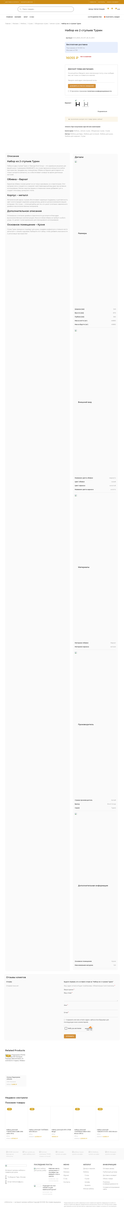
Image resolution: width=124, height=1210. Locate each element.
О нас (65, 1179)
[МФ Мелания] (111, 1154)
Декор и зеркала (89, 1168)
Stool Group (111, 804)
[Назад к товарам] (115, 24)
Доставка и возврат (110, 1175)
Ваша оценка (69, 989)
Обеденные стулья (41, 23)
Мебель (23, 23)
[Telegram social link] (115, 111)
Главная (8, 23)
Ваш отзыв (68, 993)
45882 (113, 324)
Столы (87, 1175)
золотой (113, 485)
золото (113, 489)
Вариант (68, 103)
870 (114, 313)
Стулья (30, 23)
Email (66, 1012)
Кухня (114, 961)
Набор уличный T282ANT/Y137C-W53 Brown (107, 1131)
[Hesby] (12, 1154)
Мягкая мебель (88, 1189)
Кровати (87, 1185)
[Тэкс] (29, 1154)
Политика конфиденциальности (110, 1183)
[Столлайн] (62, 1154)
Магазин (16, 23)
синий (113, 482)
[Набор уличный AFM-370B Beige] (62, 1117)
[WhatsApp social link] (110, 111)
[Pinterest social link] (84, 2)
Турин (113, 808)
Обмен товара (108, 1179)
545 (114, 309)
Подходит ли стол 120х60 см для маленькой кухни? (49, 1187)
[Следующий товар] (117, 24)
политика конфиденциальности (99, 91)
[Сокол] (78, 1154)
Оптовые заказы (108, 1168)
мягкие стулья (54, 23)
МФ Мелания (11, 1081)
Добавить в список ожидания (82, 86)
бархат (113, 643)
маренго (112, 478)
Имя (66, 1005)
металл (113, 647)
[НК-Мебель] (95, 1154)
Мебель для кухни (106, 134)
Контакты (66, 1182)
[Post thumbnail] (40, 1175)
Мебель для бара (76, 134)
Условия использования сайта (111, 1188)
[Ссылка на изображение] (16, 1166)
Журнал (66, 1175)
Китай (113, 800)
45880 (113, 321)
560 (114, 317)
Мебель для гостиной (91, 134)
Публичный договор (110, 1172)
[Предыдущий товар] (113, 24)
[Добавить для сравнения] (67, 111)
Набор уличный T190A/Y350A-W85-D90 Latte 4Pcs (14, 1131)
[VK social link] (86, 2)
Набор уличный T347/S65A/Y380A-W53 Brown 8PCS (82, 1131)
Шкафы (87, 1182)
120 (114, 965)
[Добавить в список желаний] (71, 111)
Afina (8, 1136)
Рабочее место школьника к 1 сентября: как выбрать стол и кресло (54, 1172)
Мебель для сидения (72, 136)
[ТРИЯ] (45, 1154)
